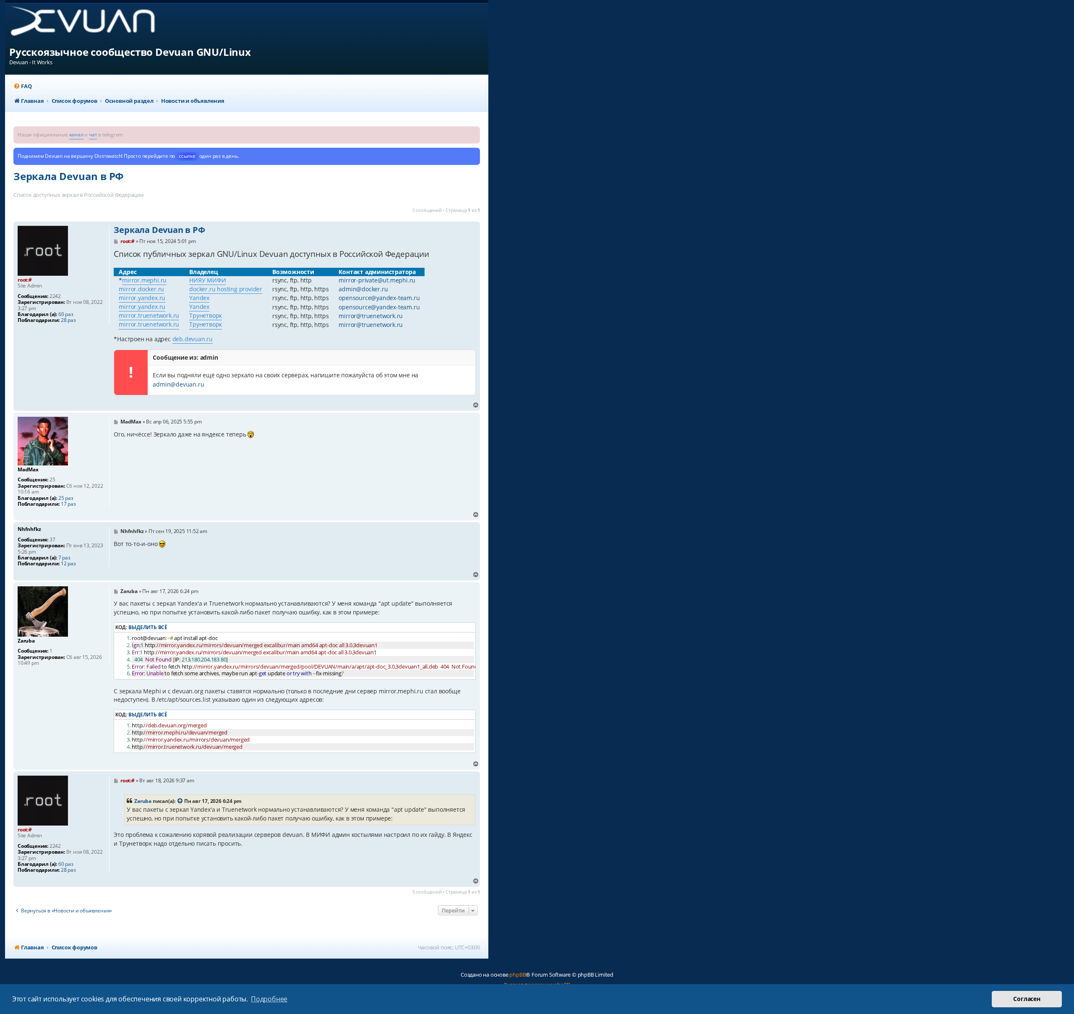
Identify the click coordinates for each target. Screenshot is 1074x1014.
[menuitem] (22, 86)
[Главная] (89, 24)
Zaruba (142, 801)
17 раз (68, 504)
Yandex (199, 298)
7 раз (64, 558)
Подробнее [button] (269, 999)
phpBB (517, 974)
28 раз (68, 320)
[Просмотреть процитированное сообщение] (180, 801)
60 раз (65, 314)
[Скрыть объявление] (474, 132)
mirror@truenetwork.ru (371, 316)
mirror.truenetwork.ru (149, 315)
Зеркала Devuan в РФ (68, 176)
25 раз (65, 498)
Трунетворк (205, 315)
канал (76, 134)
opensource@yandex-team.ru (379, 298)
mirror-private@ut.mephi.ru (377, 280)
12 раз (68, 564)
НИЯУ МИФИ (207, 280)
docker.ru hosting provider (225, 289)
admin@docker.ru (363, 289)
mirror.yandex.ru (142, 298)
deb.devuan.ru (192, 339)
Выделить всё (147, 627)
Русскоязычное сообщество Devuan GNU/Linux (130, 52)
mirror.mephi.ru (144, 280)
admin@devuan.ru (178, 384)
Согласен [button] (1026, 999)
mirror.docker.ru (141, 289)
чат (93, 134)
